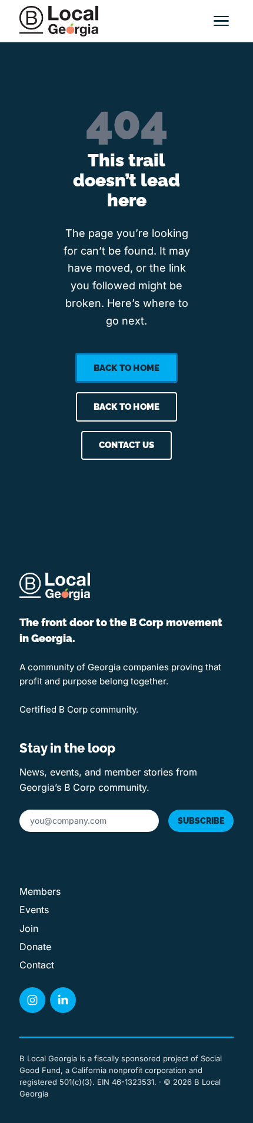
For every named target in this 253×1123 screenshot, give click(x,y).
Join (28, 928)
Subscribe (201, 820)
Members (40, 891)
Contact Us (126, 445)
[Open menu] (221, 21)
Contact (36, 965)
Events (34, 909)
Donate (35, 946)
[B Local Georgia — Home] (58, 21)
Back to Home (126, 368)
